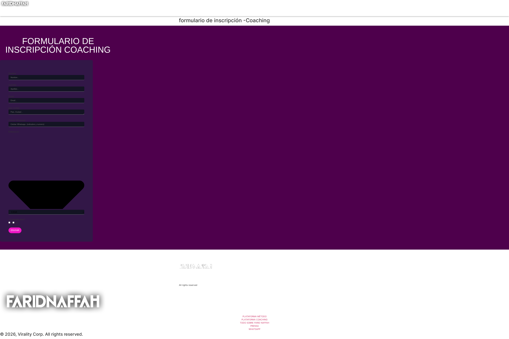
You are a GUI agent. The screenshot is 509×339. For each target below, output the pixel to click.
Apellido (12, 85)
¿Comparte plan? (16, 220)
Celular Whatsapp (16, 120)
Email (11, 96)
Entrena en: (13, 132)
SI (12, 223)
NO (16, 223)
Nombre (12, 73)
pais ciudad (13, 108)
